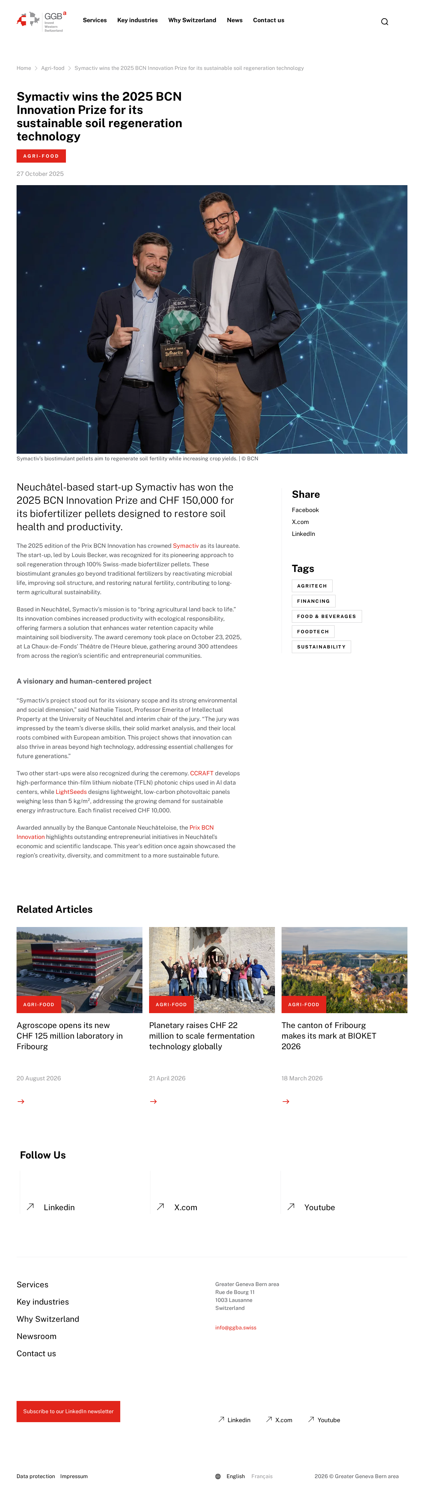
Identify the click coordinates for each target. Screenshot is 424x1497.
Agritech (312, 586)
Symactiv (186, 545)
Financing (313, 601)
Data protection (36, 1476)
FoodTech (313, 631)
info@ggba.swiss (235, 1327)
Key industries (137, 20)
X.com (300, 521)
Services (95, 20)
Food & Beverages (327, 616)
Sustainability (321, 646)
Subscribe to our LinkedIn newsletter (68, 1411)
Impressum (74, 1476)
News (234, 20)
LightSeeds (71, 791)
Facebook (305, 509)
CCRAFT (202, 773)
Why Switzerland (192, 20)
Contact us (268, 20)
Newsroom (37, 1336)
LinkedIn (303, 533)
